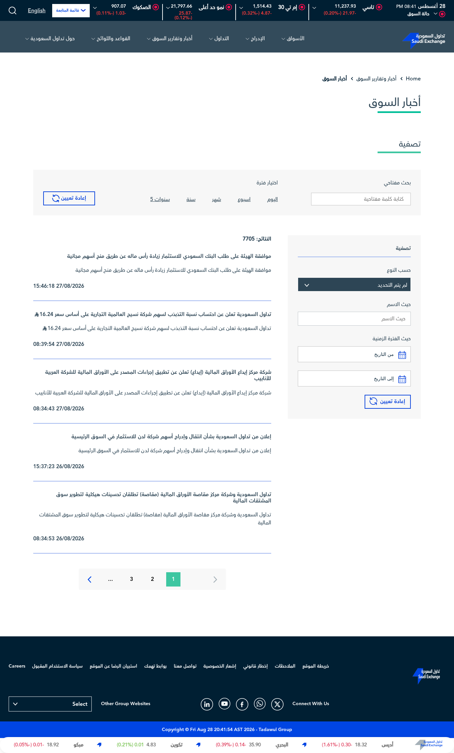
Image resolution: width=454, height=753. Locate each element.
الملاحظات (285, 666)
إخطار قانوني (255, 666)
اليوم (272, 199)
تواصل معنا (185, 666)
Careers (17, 666)
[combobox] (354, 284)
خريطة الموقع (315, 666)
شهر (216, 199)
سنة (190, 199)
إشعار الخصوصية (219, 666)
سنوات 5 (160, 199)
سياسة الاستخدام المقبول (57, 666)
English (37, 11)
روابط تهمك (155, 666)
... (110, 579)
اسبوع (244, 199)
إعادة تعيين (72, 198)
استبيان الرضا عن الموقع (113, 666)
